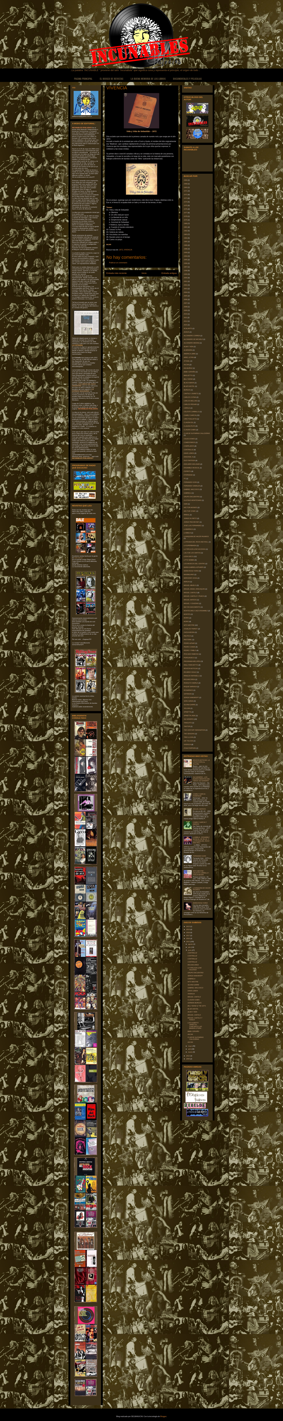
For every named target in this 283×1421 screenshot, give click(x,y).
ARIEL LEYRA (189, 357)
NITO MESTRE (189, 625)
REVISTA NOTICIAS (191, 668)
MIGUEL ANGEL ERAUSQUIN (194, 589)
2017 (188, 935)
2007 (185, 303)
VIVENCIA (128, 250)
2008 (185, 307)
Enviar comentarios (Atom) (147, 280)
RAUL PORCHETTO (191, 665)
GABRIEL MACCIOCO (191, 489)
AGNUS (186, 332)
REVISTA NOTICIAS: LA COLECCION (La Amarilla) (201, 762)
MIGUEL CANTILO (190, 592)
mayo (190, 1046)
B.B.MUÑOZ (188, 368)
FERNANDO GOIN (190, 482)
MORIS (186, 618)
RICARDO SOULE (190, 672)
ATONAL (187, 361)
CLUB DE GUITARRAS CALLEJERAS (197, 433)
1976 (185, 209)
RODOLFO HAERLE (191, 683)
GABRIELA (187, 493)
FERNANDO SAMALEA (192, 486)
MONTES (187, 614)
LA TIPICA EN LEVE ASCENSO (194, 549)
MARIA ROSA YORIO (191, 571)
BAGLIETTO (188, 375)
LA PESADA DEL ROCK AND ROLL (196, 542)
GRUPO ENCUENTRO (192, 497)
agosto (190, 944)
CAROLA (187, 408)
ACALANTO (188, 328)
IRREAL (186, 515)
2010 (185, 314)
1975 (185, 205)
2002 (185, 285)
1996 (185, 263)
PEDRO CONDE (189, 647)
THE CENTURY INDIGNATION (194, 730)
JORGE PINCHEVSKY (191, 522)
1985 (185, 241)
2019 (188, 929)
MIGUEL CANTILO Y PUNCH (194, 596)
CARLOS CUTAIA (190, 397)
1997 (185, 267)
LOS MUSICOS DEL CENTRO (194, 563)
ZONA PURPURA (190, 748)
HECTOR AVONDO (190, 507)
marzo (190, 1052)
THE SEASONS (189, 734)
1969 (185, 187)
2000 (185, 278)
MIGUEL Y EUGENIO (191, 603)
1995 (185, 260)
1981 (185, 227)
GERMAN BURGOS (194, 1003)
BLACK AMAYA (189, 383)
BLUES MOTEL (189, 386)
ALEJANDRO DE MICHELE (193, 339)
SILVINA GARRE (189, 705)
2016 (188, 938)
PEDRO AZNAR (189, 643)
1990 (185, 252)
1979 (185, 220)
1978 (185, 216)
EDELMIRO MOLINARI (192, 464)
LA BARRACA (188, 529)
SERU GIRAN (188, 701)
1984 (185, 238)
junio (190, 950)
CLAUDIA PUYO (189, 426)
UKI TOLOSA (188, 741)
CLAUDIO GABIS (190, 430)
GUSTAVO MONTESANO (192, 500)
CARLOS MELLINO (190, 401)
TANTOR (187, 726)
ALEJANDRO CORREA (192, 336)
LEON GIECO (188, 556)
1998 (185, 270)
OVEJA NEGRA (189, 632)
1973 (185, 198)
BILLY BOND (188, 379)
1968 (185, 184)
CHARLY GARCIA (190, 415)
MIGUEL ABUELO (190, 585)
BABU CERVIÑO (189, 372)
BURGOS (187, 390)
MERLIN (187, 582)
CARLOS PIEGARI (190, 404)
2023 (188, 926)
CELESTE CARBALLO (191, 411)
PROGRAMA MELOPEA (192, 661)
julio (189, 947)
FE (185, 478)
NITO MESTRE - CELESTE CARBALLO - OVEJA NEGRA (201, 873)
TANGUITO (188, 723)
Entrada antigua (169, 273)
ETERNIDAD (188, 475)
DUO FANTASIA (189, 460)
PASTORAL (188, 639)
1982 (185, 231)
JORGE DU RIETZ (190, 518)
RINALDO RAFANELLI (191, 676)
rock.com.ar (78, 558)
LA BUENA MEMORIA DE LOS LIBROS (148, 78)
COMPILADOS (189, 446)
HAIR (185, 504)
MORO (186, 621)
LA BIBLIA (187, 533)
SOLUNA (187, 708)
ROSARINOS (188, 690)
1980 (185, 223)
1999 (185, 274)
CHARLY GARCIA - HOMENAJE (199, 795)
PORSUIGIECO (189, 658)
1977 (185, 213)
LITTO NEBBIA (189, 560)
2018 (188, 932)
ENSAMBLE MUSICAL (191, 468)
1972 (121, 250)
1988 (185, 249)
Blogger (163, 1416)
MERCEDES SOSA (190, 578)
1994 (185, 256)
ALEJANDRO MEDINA (191, 343)
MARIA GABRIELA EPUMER (193, 567)
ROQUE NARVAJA (190, 686)
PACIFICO (187, 636)
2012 (185, 321)
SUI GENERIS (189, 719)
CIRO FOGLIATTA (190, 419)
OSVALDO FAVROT (191, 629)
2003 (185, 289)
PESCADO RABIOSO (191, 654)
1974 (185, 202)
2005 (185, 296)
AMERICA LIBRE (189, 354)
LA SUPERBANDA (190, 545)
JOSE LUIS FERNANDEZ (192, 525)
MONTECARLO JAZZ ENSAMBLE (196, 611)
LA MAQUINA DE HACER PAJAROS (196, 536)
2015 (185, 325)
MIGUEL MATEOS (190, 600)
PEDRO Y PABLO (190, 650)
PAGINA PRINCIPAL (83, 78)
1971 (185, 191)
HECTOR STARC (190, 511)
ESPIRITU (187, 471)
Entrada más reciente (116, 273)
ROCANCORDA (189, 679)
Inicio (144, 273)
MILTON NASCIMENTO (192, 607)
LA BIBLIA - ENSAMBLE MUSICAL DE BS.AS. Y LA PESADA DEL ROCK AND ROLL (201, 840)
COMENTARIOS (189, 442)
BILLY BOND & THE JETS (197, 1006)
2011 (185, 317)
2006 (185, 299)
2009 (185, 310)
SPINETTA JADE (189, 715)
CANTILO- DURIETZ (191, 393)
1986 (185, 245)
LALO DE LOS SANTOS (192, 553)
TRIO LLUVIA (188, 737)
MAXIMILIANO (189, 574)
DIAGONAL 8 (188, 457)
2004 (185, 292)
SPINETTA (187, 712)
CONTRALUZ (188, 450)
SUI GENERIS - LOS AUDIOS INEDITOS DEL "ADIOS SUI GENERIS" (201, 779)
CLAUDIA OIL (188, 422)
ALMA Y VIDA (188, 346)
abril (189, 1049)
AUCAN (186, 365)
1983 (185, 234)
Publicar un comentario (118, 263)
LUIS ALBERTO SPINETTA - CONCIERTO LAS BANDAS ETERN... (195, 1025)
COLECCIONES (189, 439)
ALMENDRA (188, 350)
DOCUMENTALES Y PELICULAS (187, 78)
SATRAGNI (187, 694)
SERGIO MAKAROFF (191, 697)
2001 (185, 281)
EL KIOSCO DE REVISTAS (111, 78)
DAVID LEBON (189, 453)
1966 (185, 180)
